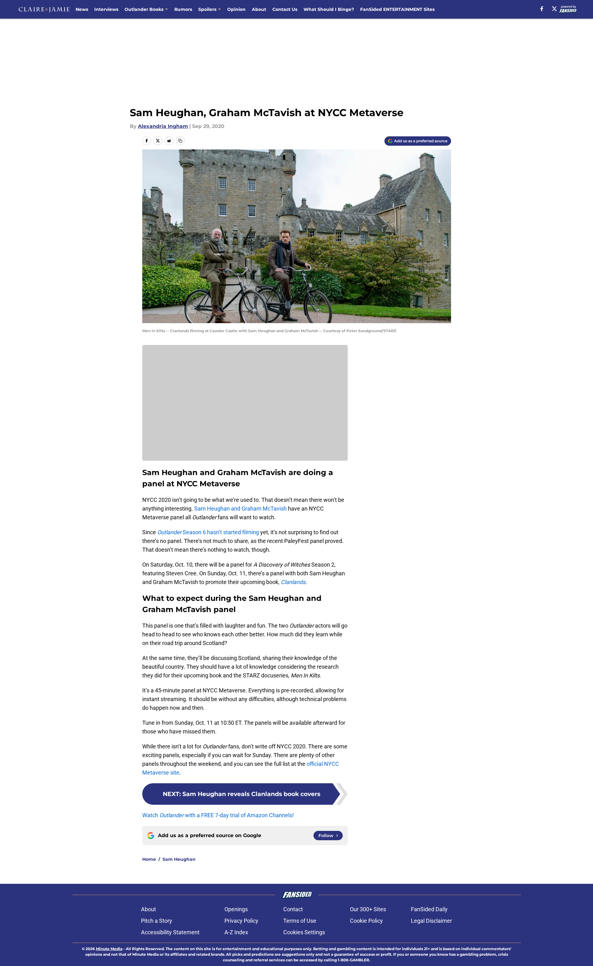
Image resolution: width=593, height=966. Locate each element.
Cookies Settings (304, 932)
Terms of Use (299, 920)
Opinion (236, 9)
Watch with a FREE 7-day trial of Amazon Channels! (218, 815)
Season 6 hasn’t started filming (208, 532)
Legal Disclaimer (431, 920)
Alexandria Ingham (163, 126)
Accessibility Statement (170, 932)
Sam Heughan (178, 859)
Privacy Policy (241, 920)
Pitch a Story (156, 920)
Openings (236, 909)
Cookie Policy (366, 920)
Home (149, 859)
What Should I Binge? (329, 9)
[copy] (180, 140)
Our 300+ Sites (368, 909)
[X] (554, 8)
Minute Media (109, 948)
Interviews (106, 9)
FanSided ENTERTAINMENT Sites (397, 9)
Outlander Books (144, 9)
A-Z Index (236, 932)
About (259, 9)
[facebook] (541, 8)
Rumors (183, 9)
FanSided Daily (429, 909)
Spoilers (207, 9)
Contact (293, 909)
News (82, 9)
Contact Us (284, 9)
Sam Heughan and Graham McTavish (240, 508)
